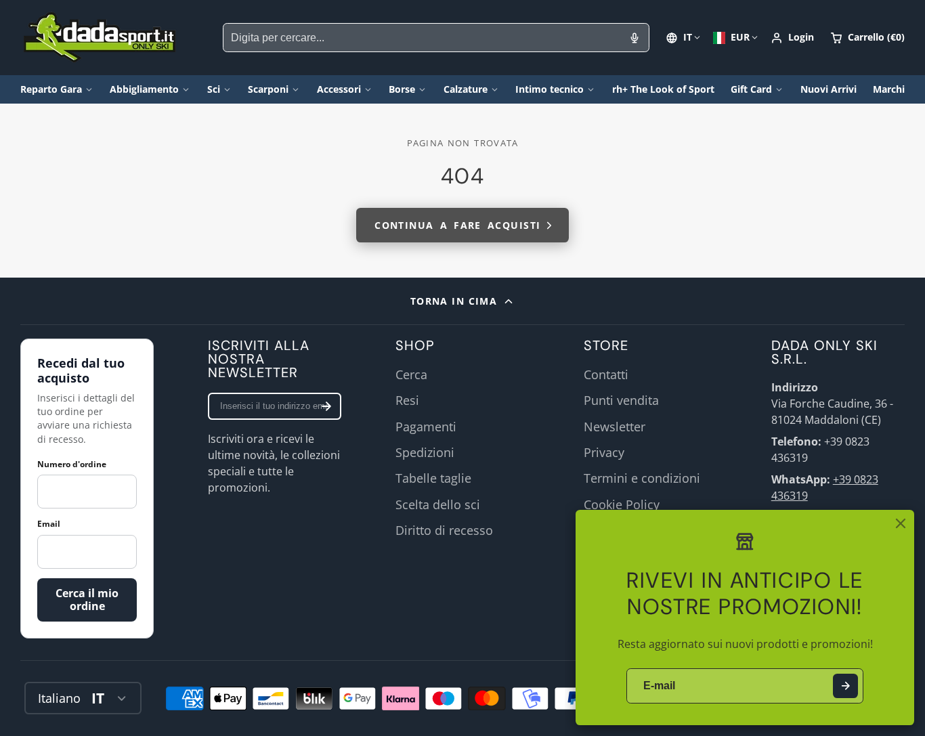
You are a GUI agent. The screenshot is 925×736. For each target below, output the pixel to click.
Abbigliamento (144, 89)
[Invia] (845, 686)
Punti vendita (621, 400)
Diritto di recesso (444, 530)
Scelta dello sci (437, 504)
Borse (402, 89)
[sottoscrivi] (326, 406)
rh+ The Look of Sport (663, 89)
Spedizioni (424, 452)
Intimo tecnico (549, 89)
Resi (407, 400)
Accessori (339, 89)
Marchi (889, 89)
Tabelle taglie (433, 478)
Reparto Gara (51, 89)
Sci (213, 89)
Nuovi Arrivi (828, 89)
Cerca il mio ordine (87, 599)
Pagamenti (425, 426)
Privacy (604, 452)
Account (792, 38)
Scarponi (268, 89)
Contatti (606, 374)
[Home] (99, 37)
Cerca (411, 374)
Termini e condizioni (642, 478)
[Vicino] (900, 523)
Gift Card (751, 89)
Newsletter (614, 426)
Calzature (466, 89)
